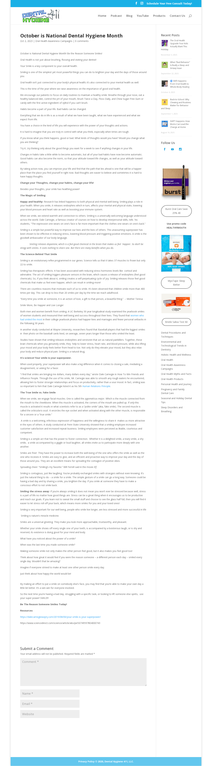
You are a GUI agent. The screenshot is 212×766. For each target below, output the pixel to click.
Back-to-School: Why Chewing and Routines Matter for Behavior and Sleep (176, 104)
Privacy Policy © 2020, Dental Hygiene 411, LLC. (106, 761)
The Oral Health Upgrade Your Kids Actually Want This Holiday (174, 45)
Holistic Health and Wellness (176, 354)
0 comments (82, 41)
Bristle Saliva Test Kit (176, 321)
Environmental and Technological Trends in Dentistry (173, 345)
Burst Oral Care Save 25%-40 (176, 210)
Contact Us (177, 16)
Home (102, 16)
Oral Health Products (172, 379)
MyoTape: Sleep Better (176, 282)
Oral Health (167, 359)
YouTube (143, 16)
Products (159, 16)
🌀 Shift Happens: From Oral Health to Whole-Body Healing (179, 83)
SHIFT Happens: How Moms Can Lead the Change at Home (180, 124)
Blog (129, 16)
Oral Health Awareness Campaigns (53, 41)
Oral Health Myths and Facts (176, 373)
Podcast (116, 16)
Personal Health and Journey (176, 384)
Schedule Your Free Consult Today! (169, 3)
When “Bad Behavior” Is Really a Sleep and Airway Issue (180, 65)
